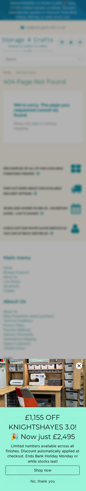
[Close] (79, 366)
